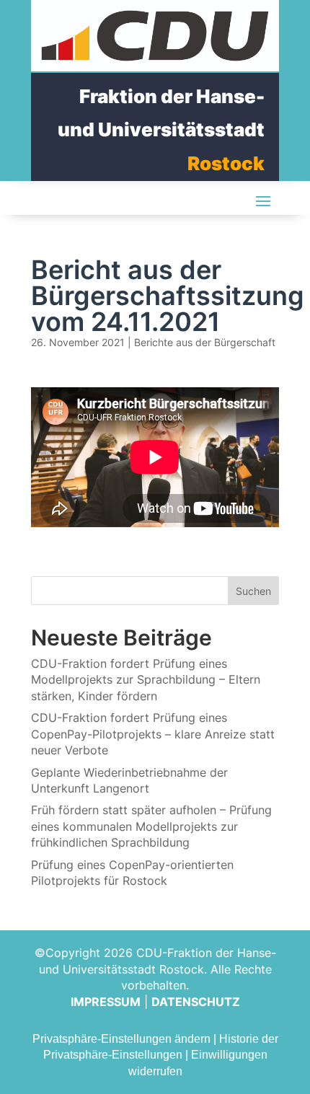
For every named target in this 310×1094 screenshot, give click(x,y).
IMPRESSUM (106, 1001)
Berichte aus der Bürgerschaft (204, 342)
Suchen (253, 591)
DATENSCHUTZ (195, 1001)
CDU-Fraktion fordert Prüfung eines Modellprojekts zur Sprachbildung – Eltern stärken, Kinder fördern (145, 679)
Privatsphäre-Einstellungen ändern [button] (121, 1039)
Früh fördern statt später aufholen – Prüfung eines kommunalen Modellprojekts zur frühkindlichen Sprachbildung (151, 826)
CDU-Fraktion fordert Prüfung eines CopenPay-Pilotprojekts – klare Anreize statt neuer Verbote (153, 733)
